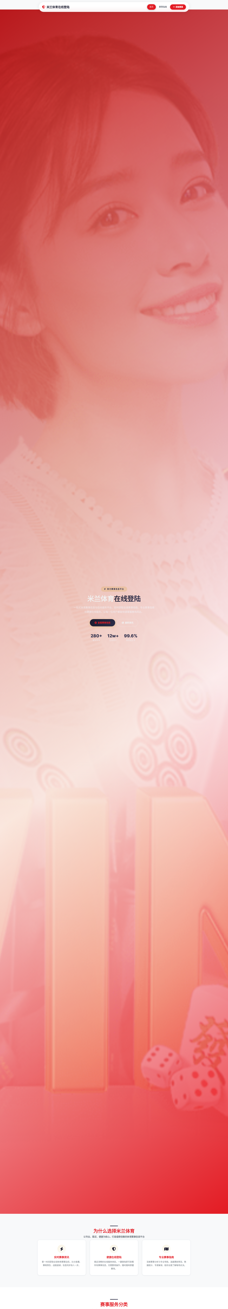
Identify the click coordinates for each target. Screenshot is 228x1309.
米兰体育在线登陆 (58, 7)
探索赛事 (179, 7)
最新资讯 (129, 622)
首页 (151, 7)
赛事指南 (163, 7)
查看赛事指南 (104, 622)
